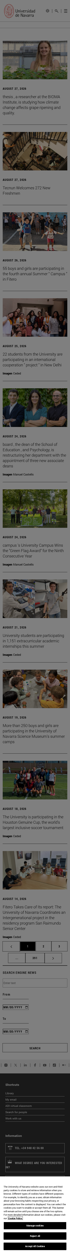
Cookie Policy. (15, 1218)
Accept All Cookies (35, 1246)
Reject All (35, 1236)
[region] (35, 1214)
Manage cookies (35, 1225)
